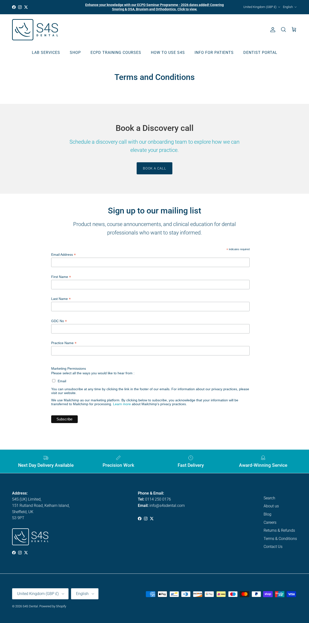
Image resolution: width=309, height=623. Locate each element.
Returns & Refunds (279, 530)
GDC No (59, 321)
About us (271, 506)
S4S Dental (30, 606)
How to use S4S (168, 52)
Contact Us (273, 546)
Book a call (154, 168)
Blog (267, 514)
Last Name (61, 299)
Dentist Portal (260, 52)
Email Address (63, 254)
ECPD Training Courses (116, 52)
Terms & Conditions (280, 538)
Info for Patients (214, 52)
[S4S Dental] (35, 30)
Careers (270, 522)
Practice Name (64, 343)
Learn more (122, 404)
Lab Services (46, 52)
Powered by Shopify (52, 606)
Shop (75, 52)
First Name (61, 277)
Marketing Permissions (68, 368)
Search (269, 498)
